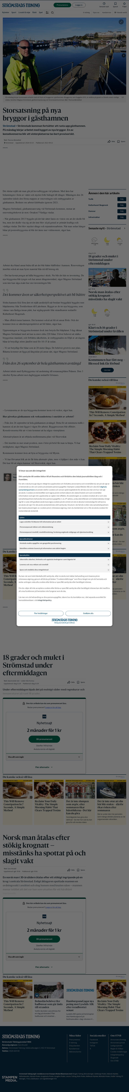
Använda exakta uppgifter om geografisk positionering (40, 543)
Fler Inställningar (40, 613)
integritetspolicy (44, 600)
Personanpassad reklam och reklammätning (36, 527)
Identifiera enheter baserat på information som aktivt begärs (43, 548)
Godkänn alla (88, 613)
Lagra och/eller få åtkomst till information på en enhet (40, 522)
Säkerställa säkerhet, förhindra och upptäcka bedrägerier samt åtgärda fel (47, 559)
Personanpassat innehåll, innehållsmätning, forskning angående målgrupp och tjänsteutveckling (56, 532)
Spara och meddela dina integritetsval (34, 570)
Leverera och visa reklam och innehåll (34, 565)
